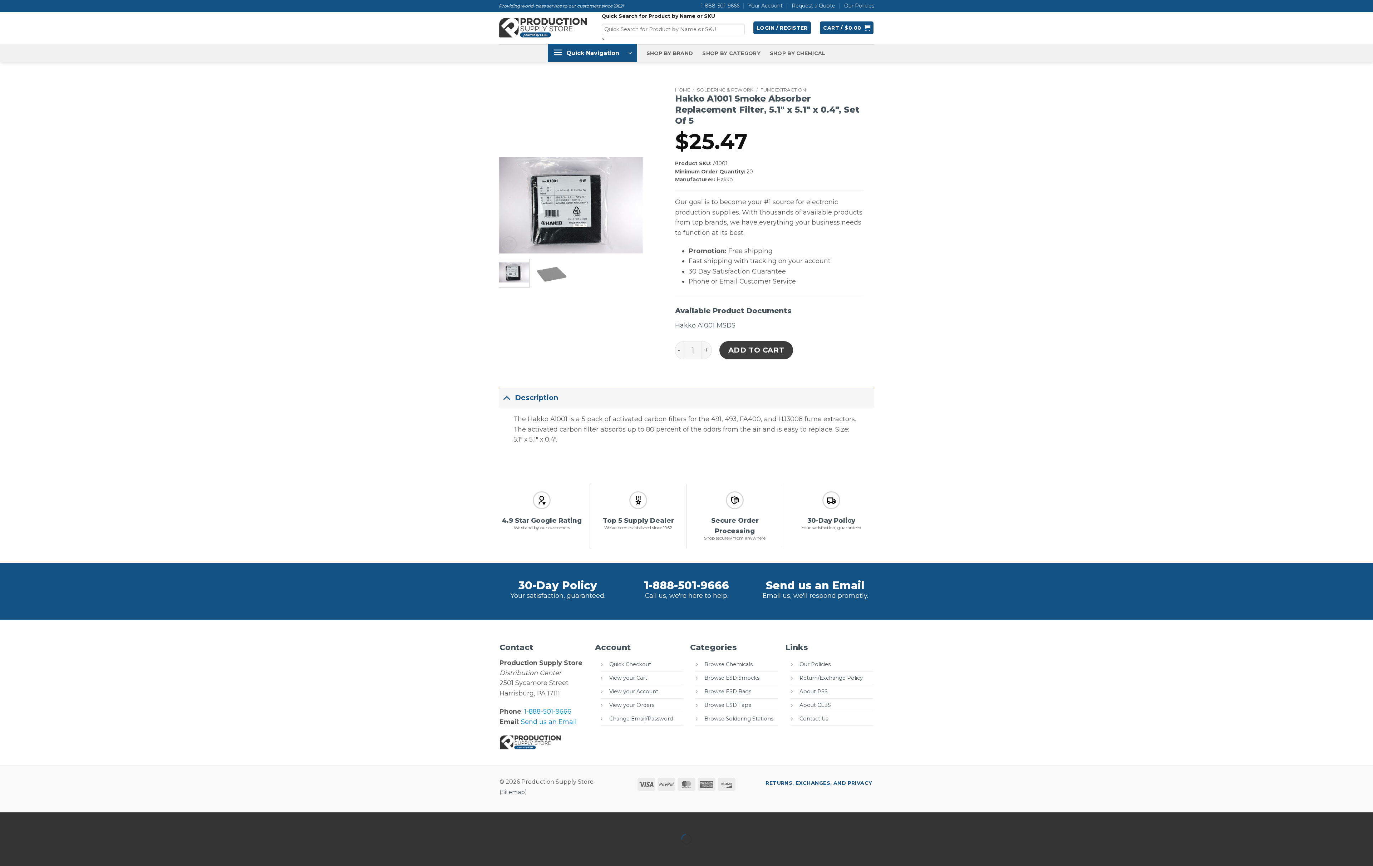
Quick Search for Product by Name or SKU (658, 16)
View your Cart (628, 678)
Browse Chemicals (728, 664)
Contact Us (813, 718)
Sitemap (513, 792)
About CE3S (815, 705)
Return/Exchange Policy (831, 678)
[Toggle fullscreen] (31, 820)
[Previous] (510, 205)
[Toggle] (507, 397)
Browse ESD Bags (727, 691)
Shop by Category (731, 53)
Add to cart (756, 350)
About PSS (813, 691)
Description (536, 397)
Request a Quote (813, 6)
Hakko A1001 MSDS (705, 325)
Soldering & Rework (725, 90)
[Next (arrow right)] (31, 852)
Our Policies (859, 6)
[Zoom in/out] (7, 820)
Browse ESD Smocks (731, 678)
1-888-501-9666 (720, 6)
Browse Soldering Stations (738, 718)
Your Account (765, 6)
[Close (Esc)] (78, 820)
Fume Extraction (783, 90)
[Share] (54, 820)
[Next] (630, 205)
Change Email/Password (641, 718)
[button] (782, 27)
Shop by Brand (669, 53)
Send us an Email (815, 585)
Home (682, 90)
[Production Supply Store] (543, 28)
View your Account (633, 691)
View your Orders (631, 705)
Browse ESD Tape (728, 705)
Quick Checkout (630, 664)
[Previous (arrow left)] (7, 852)
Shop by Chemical (798, 53)
